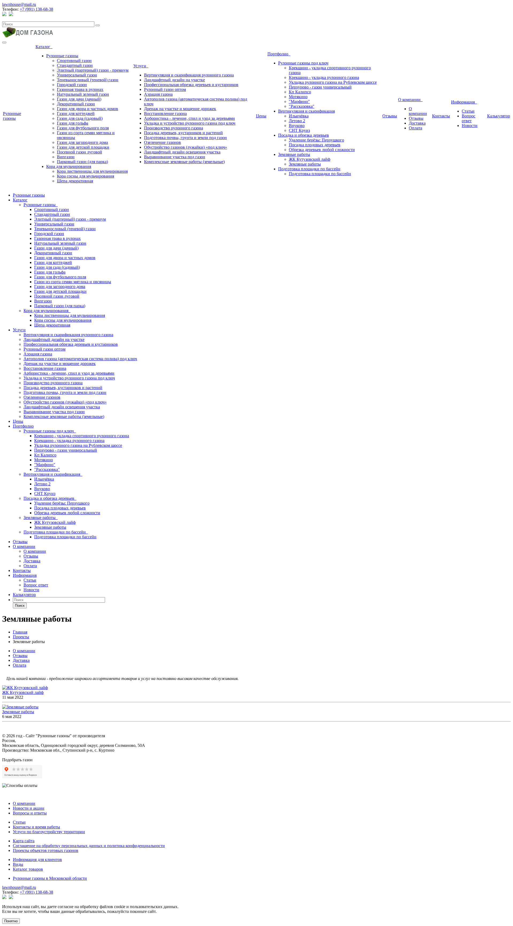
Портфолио (278, 54)
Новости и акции (28, 808)
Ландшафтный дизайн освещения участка (182, 152)
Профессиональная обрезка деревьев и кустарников (191, 84)
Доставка (417, 123)
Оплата (415, 128)
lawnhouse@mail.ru (19, 4)
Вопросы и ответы (30, 813)
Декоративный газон (76, 104)
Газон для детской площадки (83, 147)
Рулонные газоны (12, 116)
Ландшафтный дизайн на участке (174, 80)
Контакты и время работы (36, 827)
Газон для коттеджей (76, 113)
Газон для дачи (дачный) (79, 99)
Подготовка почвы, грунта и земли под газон (185, 137)
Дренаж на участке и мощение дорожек (180, 108)
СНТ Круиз (299, 130)
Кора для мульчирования (68, 166)
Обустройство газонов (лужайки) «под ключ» (185, 147)
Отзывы (389, 116)
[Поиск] (97, 25)
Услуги (140, 66)
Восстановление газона (165, 113)
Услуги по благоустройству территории (49, 831)
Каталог (44, 46)
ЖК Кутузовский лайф (309, 159)
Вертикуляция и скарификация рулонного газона (189, 75)
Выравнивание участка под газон (174, 157)
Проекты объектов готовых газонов (45, 850)
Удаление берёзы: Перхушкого (316, 140)
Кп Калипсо (300, 92)
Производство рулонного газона (173, 128)
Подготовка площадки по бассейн (309, 169)
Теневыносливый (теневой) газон (87, 80)
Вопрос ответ (468, 118)
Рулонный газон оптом (165, 89)
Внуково (297, 125)
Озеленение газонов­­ (162, 142)
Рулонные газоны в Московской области (50, 878)
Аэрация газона (158, 94)
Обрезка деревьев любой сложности (322, 149)
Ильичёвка (299, 116)
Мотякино (298, 96)
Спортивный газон (74, 60)
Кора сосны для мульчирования (85, 176)
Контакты (441, 116)
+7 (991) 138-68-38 (36, 9)
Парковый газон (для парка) (82, 161)
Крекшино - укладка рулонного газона (324, 77)
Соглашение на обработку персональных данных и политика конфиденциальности (89, 845)
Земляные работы (294, 154)
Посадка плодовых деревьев (314, 145)
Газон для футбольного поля (83, 128)
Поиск (20, 606)
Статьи (468, 111)
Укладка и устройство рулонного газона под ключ (189, 123)
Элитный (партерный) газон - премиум (93, 70)
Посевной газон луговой (79, 152)
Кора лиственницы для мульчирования (92, 171)
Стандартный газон (75, 65)
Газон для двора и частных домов (87, 108)
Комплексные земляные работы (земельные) (184, 161)
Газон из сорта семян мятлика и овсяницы (72, 281)
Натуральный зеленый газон (83, 94)
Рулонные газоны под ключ (303, 63)
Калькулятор (498, 116)
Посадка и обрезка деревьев (303, 135)
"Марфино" (299, 101)
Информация (464, 102)
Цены (261, 116)
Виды (18, 864)
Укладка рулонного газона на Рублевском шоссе (333, 82)
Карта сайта (23, 841)
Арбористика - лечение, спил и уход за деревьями (189, 118)
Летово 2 (297, 120)
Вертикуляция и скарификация (306, 111)
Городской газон (72, 84)
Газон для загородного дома (82, 142)
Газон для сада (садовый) (80, 118)
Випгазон (66, 157)
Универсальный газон (77, 75)
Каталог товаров (28, 869)
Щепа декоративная (75, 181)
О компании (410, 99)
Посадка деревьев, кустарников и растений (183, 132)
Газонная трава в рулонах (80, 89)
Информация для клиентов (37, 859)
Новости (469, 125)
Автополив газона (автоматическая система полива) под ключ (80, 358)
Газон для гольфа (72, 123)
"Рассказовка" (301, 106)
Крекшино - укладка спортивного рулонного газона (81, 435)
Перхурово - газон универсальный (320, 87)
